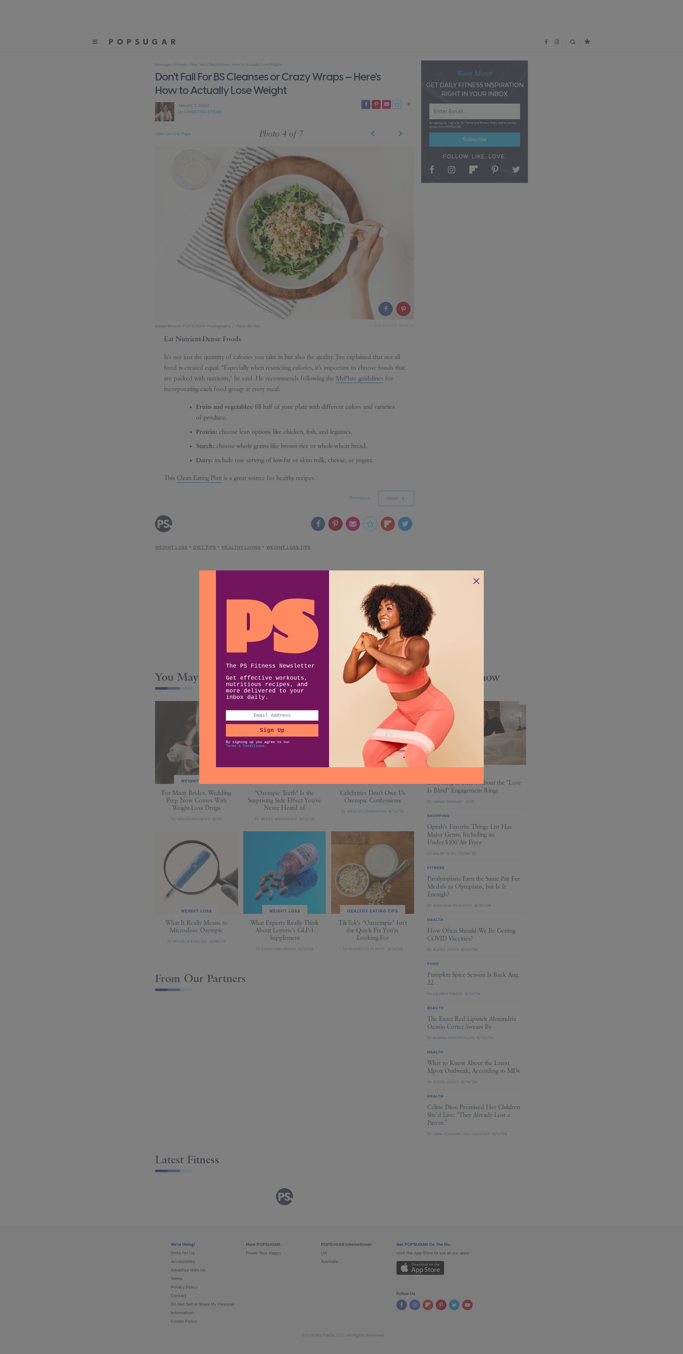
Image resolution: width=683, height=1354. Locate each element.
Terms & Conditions (245, 746)
